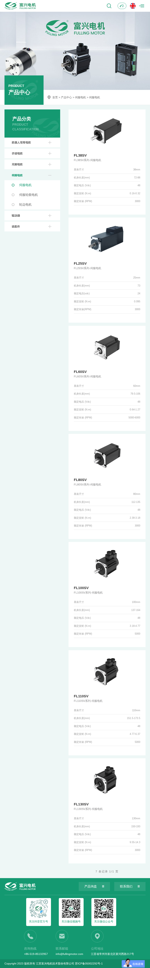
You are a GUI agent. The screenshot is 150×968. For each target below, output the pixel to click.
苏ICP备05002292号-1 (89, 963)
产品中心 (66, 97)
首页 (55, 97)
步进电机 (17, 153)
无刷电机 (17, 164)
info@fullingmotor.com (69, 953)
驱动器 (16, 215)
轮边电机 (25, 204)
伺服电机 (80, 97)
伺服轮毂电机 (28, 194)
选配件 (16, 226)
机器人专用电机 (21, 142)
